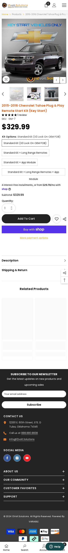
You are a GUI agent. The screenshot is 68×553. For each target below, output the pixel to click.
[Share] (63, 219)
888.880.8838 (29, 433)
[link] (17, 345)
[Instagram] (17, 458)
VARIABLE (34, 521)
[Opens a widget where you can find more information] (55, 546)
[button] (56, 80)
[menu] (64, 5)
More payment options (34, 238)
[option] (34, 51)
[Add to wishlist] (56, 219)
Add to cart (26, 219)
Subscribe (34, 405)
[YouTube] (27, 458)
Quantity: (7, 201)
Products (16, 14)
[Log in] (54, 5)
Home (5, 14)
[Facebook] (7, 458)
